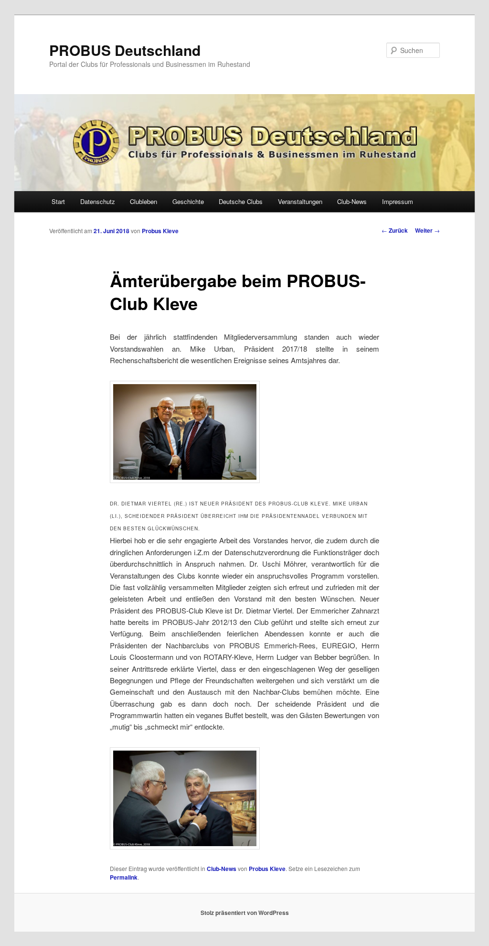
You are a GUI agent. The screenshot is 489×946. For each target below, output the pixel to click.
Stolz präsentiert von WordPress (245, 912)
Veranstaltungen (300, 201)
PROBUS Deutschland (125, 50)
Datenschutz (97, 201)
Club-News (352, 201)
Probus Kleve (160, 230)
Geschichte (188, 201)
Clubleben (143, 201)
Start (58, 201)
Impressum (397, 201)
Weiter (427, 230)
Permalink (124, 877)
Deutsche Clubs (241, 201)
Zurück (395, 230)
